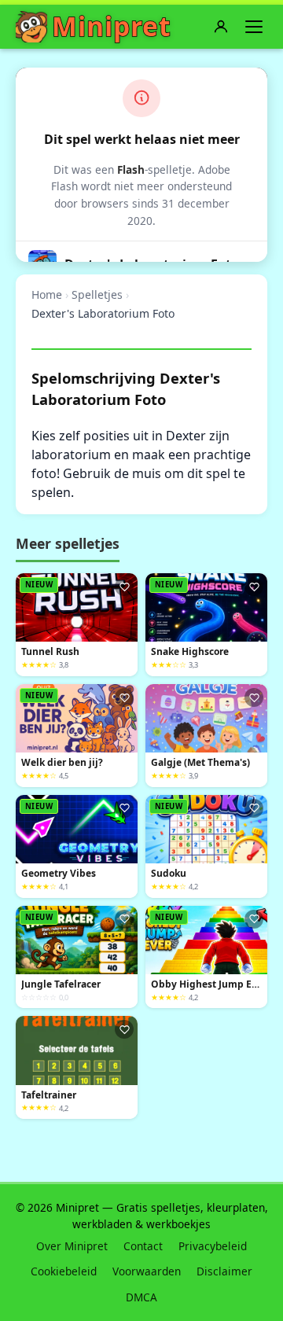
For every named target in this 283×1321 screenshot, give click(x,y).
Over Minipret (72, 1245)
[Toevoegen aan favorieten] (124, 586)
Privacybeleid (212, 1245)
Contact (143, 1245)
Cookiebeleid (64, 1271)
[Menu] (254, 27)
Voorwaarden (146, 1271)
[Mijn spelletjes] (221, 26)
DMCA (141, 1297)
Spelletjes (97, 294)
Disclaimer (224, 1271)
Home (46, 294)
